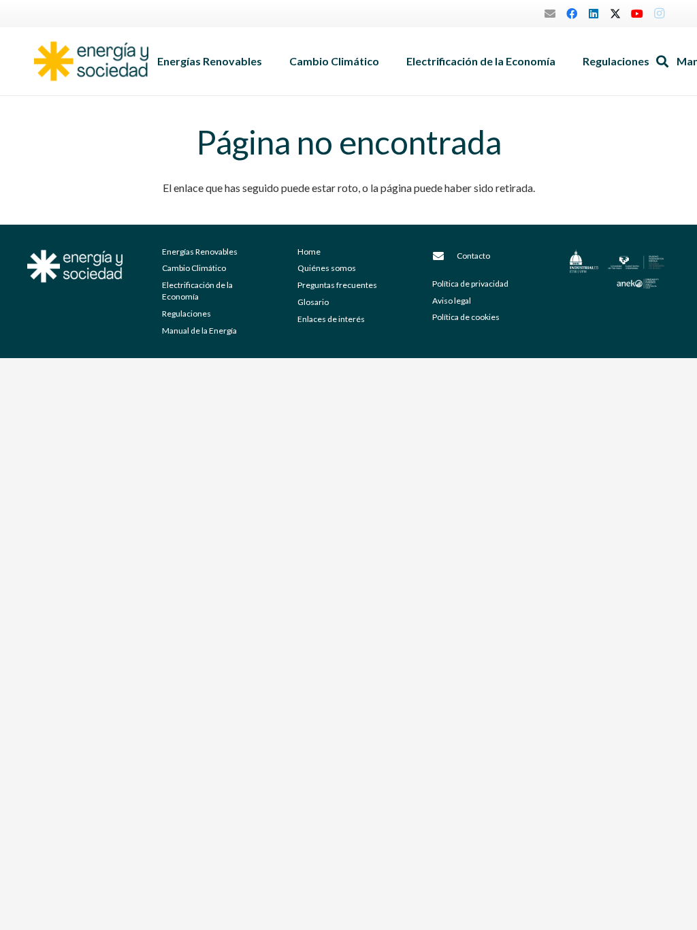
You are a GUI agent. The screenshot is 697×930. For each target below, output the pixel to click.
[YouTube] (637, 14)
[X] (615, 14)
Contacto (473, 256)
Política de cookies (466, 317)
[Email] (550, 14)
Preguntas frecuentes (337, 285)
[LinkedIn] (593, 14)
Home (309, 251)
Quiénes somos (326, 268)
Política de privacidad (470, 283)
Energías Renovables (200, 251)
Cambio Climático (194, 268)
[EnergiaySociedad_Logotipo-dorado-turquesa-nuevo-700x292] (91, 61)
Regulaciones (186, 313)
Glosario (313, 302)
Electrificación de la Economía (197, 291)
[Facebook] (572, 14)
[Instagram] (659, 14)
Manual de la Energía (199, 330)
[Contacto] (444, 256)
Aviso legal (451, 300)
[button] (269, 61)
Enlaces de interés (331, 319)
